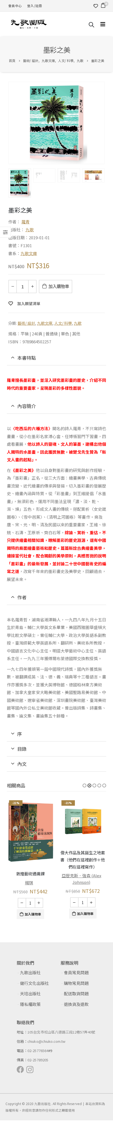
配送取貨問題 (76, 1007)
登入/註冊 (34, 5)
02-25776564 (37, 1064)
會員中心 (15, 5)
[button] (84, 785)
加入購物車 (59, 286)
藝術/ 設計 (26, 323)
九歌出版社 (30, 986)
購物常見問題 (76, 997)
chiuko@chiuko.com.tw (46, 1055)
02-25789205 (37, 1073)
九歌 (30, 229)
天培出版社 (30, 1007)
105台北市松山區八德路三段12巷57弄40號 (61, 1045)
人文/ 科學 (63, 323)
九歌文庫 (29, 253)
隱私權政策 (30, 1018)
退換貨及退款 (76, 1018)
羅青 (25, 222)
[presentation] (9, 123)
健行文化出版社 (34, 997)
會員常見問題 (76, 986)
